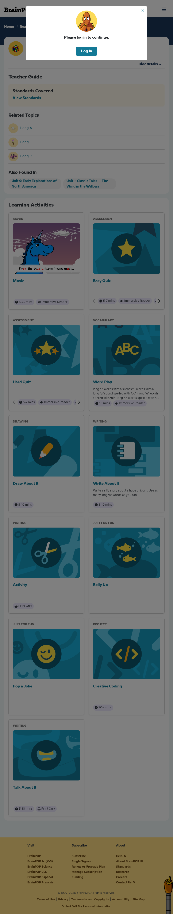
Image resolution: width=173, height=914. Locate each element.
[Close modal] (143, 10)
